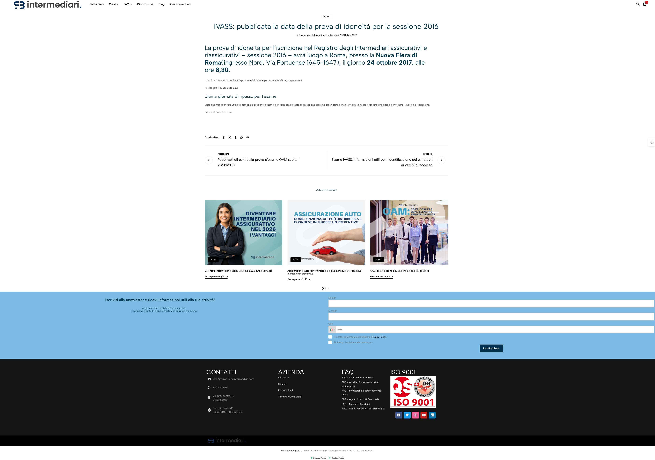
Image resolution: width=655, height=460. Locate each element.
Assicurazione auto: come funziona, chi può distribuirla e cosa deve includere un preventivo (324, 272)
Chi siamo (283, 377)
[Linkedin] (432, 415)
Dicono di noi (145, 4)
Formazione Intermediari (312, 35)
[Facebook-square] (398, 415)
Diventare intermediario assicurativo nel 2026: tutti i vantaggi (238, 270)
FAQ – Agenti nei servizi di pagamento (363, 408)
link (215, 112)
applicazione (257, 80)
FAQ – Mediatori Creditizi (356, 404)
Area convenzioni (180, 4)
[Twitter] (407, 415)
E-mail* (332, 310)
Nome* (332, 297)
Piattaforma (97, 4)
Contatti (282, 384)
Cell (330, 323)
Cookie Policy (337, 458)
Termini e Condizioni (289, 396)
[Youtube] (423, 415)
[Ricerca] (638, 4)
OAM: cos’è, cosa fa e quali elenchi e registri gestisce (399, 270)
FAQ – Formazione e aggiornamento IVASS (361, 392)
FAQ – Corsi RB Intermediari (357, 377)
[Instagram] (415, 415)
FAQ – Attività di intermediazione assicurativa (360, 384)
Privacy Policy (378, 336)
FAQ (126, 4)
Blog (161, 4)
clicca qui (232, 87)
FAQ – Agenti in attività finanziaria (360, 399)
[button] (323, 288)
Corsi (112, 4)
